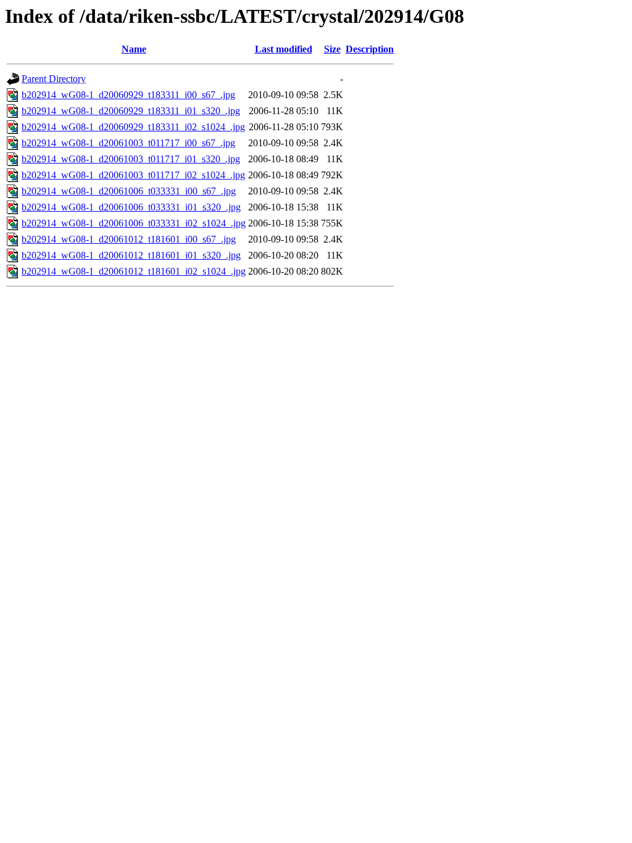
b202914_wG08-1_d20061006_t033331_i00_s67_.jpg (129, 191)
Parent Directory (54, 78)
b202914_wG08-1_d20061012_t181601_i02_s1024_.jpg (134, 271)
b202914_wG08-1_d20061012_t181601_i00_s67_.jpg (129, 239)
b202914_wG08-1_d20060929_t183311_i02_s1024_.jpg (133, 127)
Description (370, 49)
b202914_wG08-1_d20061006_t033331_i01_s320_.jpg (131, 207)
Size (332, 49)
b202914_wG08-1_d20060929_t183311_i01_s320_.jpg (131, 111)
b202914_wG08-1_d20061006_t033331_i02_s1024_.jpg (134, 223)
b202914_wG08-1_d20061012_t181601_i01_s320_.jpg (131, 255)
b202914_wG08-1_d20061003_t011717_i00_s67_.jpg (128, 143)
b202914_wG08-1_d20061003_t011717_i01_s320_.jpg (131, 159)
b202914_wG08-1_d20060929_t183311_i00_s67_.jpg (128, 94)
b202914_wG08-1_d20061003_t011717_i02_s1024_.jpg (133, 175)
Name (134, 49)
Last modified (283, 49)
